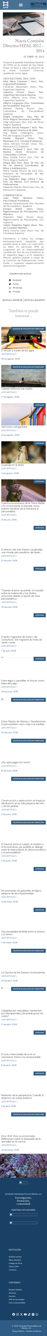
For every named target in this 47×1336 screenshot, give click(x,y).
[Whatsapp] (37, 1314)
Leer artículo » (9, 354)
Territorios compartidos (14, 426)
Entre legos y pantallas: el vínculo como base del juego (22, 682)
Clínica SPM (13, 1266)
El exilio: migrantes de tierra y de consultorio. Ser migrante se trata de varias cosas (21, 639)
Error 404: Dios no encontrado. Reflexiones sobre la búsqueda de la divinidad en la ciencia (21, 1138)
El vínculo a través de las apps (17, 350)
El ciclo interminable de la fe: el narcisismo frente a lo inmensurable (21, 1056)
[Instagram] (18, 1314)
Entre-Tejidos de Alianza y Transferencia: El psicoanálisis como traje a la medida (23, 723)
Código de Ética (15, 1263)
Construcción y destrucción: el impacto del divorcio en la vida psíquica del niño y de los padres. (23, 803)
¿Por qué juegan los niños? (15, 762)
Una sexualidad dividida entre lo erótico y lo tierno (23, 933)
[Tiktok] (29, 1314)
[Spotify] (33, 1314)
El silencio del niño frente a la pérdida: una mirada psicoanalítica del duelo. (22, 551)
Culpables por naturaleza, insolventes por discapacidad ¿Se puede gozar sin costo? (22, 1013)
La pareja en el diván (12, 465)
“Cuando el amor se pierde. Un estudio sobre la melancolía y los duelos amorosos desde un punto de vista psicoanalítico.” (22, 594)
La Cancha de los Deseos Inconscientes (23, 972)
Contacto (13, 1270)
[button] (21, 5)
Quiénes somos (15, 1257)
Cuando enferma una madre (16, 388)
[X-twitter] (21, 1314)
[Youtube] (25, 1314)
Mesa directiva (15, 1260)
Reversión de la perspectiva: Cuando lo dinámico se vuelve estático (22, 1097)
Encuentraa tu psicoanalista (38, 5)
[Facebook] (14, 1314)
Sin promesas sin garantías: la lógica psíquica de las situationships (21, 892)
